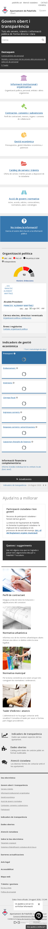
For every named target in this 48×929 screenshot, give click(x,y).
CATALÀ (44, 2)
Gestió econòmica (8, 797)
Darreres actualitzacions (12, 854)
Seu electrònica (8, 778)
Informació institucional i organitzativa (15, 793)
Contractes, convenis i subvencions (14, 805)
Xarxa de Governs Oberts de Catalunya (32, 919)
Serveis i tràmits (7, 789)
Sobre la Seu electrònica (12, 839)
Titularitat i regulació (8, 843)
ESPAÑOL (42, 5)
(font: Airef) (6, 469)
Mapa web (5, 876)
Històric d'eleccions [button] (24, 281)
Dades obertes (7, 824)
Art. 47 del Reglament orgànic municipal (23, 531)
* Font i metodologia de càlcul (35, 349)
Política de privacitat (8, 892)
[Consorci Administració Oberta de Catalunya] (21, 923)
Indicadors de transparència (14, 485)
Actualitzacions (25, 479)
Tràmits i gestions (9, 884)
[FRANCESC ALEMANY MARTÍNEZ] (10, 296)
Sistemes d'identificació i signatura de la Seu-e (18, 847)
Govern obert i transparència (14, 785)
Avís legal (5, 862)
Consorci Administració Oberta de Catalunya (30, 916)
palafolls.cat (17, 2)
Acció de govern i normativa (11, 801)
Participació (5, 809)
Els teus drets (6, 888)
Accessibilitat (7, 869)
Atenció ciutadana (30, 2)
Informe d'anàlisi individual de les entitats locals (21, 467)
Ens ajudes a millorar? (36, 927)
